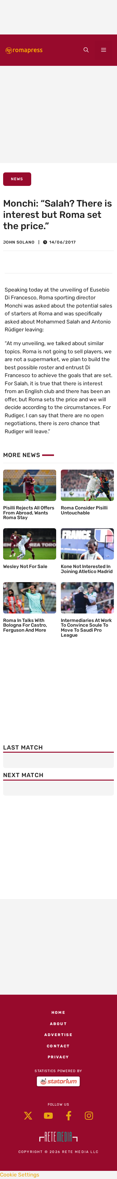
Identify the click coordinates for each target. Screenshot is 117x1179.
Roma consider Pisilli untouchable (84, 510)
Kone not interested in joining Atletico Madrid (87, 569)
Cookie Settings (19, 1174)
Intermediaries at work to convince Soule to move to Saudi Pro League (86, 628)
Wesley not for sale (25, 566)
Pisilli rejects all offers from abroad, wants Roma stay (28, 513)
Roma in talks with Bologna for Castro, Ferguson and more (25, 625)
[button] (86, 50)
